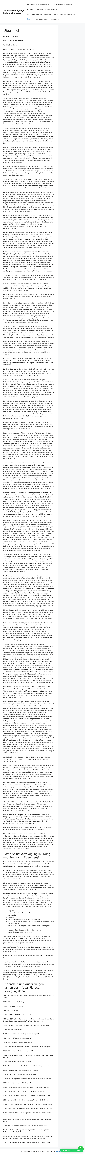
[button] (71, 1150)
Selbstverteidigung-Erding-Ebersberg (13, 11)
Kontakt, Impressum (42, 19)
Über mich (30, 19)
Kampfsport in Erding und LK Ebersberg (38, 4)
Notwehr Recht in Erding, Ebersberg (65, 14)
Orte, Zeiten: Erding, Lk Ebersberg (47, 9)
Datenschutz (55, 19)
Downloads (30, 9)
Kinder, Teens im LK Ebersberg (63, 4)
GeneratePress (60, 1151)
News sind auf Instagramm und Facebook (39, 14)
